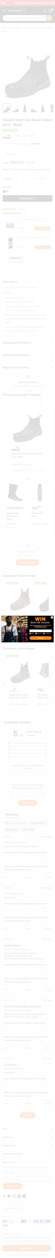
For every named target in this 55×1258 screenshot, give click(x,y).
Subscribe (41, 638)
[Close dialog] (52, 617)
